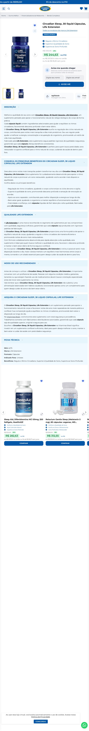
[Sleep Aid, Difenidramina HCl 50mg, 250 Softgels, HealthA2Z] (23, 398)
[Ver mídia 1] (8, 93)
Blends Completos (53, 15)
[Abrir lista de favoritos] (81, 8)
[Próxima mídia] (35, 54)
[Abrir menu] (3, 8)
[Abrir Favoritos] (81, 8)
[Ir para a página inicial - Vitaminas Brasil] (45, 8)
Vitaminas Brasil (13, 317)
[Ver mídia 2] (20, 93)
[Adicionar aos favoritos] (34, 25)
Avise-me (65, 84)
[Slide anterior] (3, 412)
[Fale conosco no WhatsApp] (84, 725)
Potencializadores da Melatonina (33, 15)
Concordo (41, 722)
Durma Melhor (14, 15)
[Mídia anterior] (6, 54)
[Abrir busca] (8, 8)
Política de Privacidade (40, 717)
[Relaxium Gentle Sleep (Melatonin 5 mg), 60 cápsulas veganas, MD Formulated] (65, 398)
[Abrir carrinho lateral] (86, 8)
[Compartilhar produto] (34, 31)
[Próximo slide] (86, 412)
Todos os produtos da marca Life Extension (60, 30)
